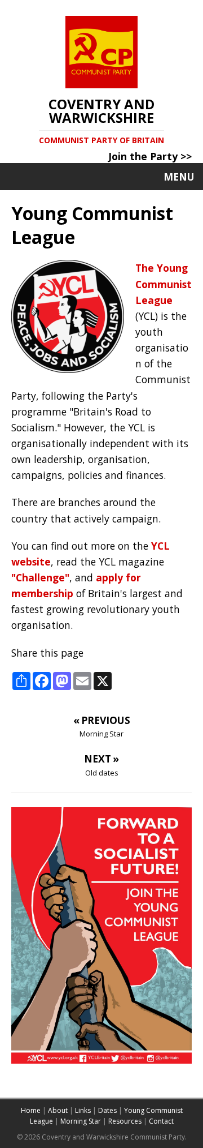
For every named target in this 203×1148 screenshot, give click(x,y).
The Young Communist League (163, 283)
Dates (107, 1110)
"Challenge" (40, 577)
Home (31, 1110)
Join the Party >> (150, 156)
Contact (161, 1121)
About (58, 1110)
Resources (125, 1121)
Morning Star (80, 1121)
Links (83, 1110)
